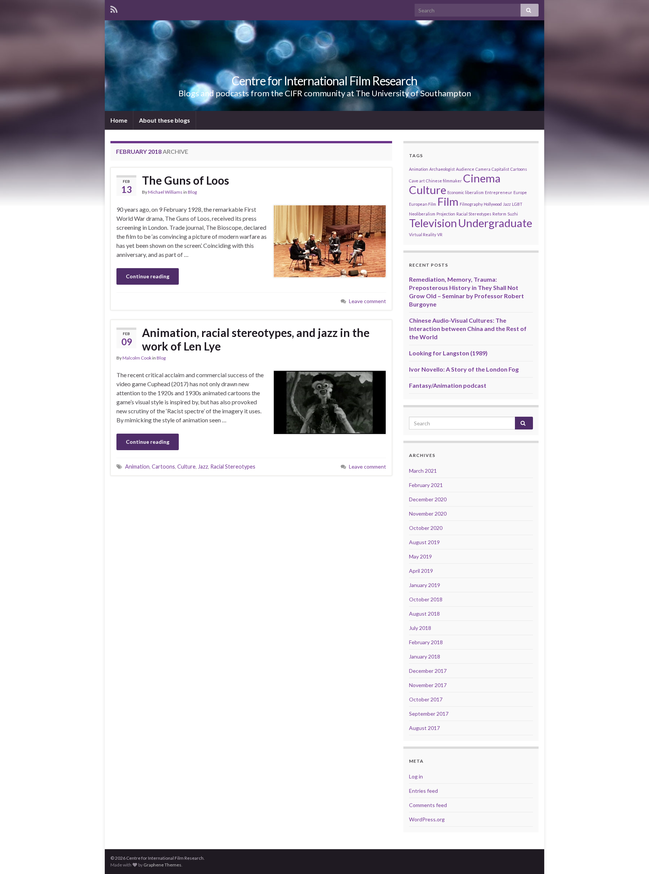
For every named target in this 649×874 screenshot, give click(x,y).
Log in (416, 776)
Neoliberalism (422, 213)
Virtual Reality (422, 234)
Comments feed (428, 805)
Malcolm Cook (136, 358)
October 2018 (425, 599)
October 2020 (425, 528)
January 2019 (424, 585)
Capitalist (500, 169)
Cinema (482, 178)
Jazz (203, 466)
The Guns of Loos (185, 180)
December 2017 (428, 671)
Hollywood (493, 204)
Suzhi (512, 213)
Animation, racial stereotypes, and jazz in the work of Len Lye (256, 339)
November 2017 (428, 685)
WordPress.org (427, 819)
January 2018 (424, 656)
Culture (186, 466)
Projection (445, 213)
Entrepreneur (498, 192)
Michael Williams (165, 192)
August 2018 (424, 613)
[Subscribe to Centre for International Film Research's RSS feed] (114, 8)
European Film (422, 204)
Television (433, 222)
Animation (137, 466)
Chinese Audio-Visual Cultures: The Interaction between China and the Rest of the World (468, 328)
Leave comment (367, 301)
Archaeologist (442, 169)
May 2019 (420, 556)
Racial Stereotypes (232, 466)
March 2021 (423, 470)
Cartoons (163, 466)
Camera (483, 169)
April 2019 (421, 570)
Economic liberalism (465, 192)
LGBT (517, 204)
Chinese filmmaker (444, 180)
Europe (520, 192)
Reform (499, 213)
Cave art (417, 180)
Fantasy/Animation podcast (447, 385)
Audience (465, 169)
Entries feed (423, 791)
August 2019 (424, 542)
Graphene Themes (162, 865)
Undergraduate (495, 222)
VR (439, 234)
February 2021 (426, 485)
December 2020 (428, 499)
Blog (192, 192)
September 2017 (428, 713)
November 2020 (428, 513)
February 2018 (426, 642)
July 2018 (420, 628)
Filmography (471, 204)
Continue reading (147, 276)
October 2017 (425, 699)
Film (448, 201)
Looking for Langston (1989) (448, 353)
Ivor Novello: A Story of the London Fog (464, 369)
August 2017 (424, 728)
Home (118, 120)
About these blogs (164, 120)
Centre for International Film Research (324, 80)
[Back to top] (632, 857)
